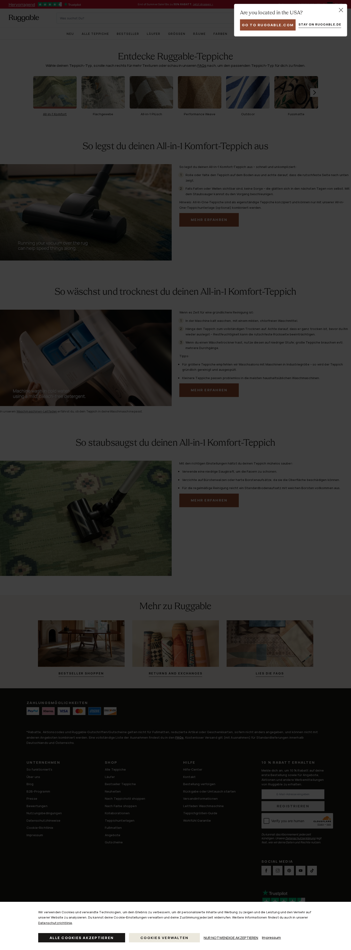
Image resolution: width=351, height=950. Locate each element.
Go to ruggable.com (268, 24)
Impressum (271, 937)
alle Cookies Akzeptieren (82, 937)
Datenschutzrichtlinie (55, 923)
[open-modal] (341, 10)
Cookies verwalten (164, 937)
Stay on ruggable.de (319, 24)
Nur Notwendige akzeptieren (231, 938)
